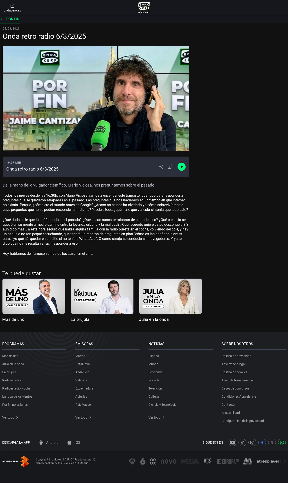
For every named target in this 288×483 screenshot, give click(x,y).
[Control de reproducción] (182, 167)
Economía (155, 372)
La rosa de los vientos (17, 396)
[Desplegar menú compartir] (161, 166)
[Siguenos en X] (272, 442)
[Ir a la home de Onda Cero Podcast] (144, 8)
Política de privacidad (236, 356)
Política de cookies (234, 372)
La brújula (80, 319)
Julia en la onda (154, 319)
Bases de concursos (236, 388)
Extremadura (84, 388)
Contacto (228, 404)
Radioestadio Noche (16, 388)
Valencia (81, 380)
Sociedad (154, 380)
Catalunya (82, 364)
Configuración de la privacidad (243, 421)
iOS (77, 442)
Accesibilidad (231, 413)
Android (51, 442)
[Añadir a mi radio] (170, 166)
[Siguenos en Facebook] (262, 442)
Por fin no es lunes (15, 404)
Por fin (13, 19)
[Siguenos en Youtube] (232, 442)
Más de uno (13, 319)
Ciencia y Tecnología (162, 404)
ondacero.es (12, 10)
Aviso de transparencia (238, 380)
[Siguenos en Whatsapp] (282, 442)
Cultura (153, 396)
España (153, 356)
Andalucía (82, 372)
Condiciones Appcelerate (239, 396)
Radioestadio (11, 380)
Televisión (155, 388)
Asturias (81, 396)
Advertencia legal (233, 364)
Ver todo (8, 417)
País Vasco (83, 404)
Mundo (153, 364)
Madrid (80, 356)
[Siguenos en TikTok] (242, 442)
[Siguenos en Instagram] (252, 442)
